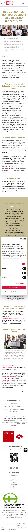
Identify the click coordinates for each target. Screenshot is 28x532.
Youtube (17, 468)
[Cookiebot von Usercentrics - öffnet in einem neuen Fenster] (20, 239)
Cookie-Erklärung (19, 524)
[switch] (24, 268)
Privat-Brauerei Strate (8, 367)
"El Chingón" (12, 72)
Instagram (14, 468)
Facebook (11, 468)
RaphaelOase (6, 380)
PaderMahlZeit (10, 376)
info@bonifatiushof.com (13, 166)
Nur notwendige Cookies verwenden (14, 292)
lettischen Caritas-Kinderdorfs (11, 318)
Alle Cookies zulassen (14, 287)
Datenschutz (12, 523)
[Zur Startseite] (14, 3)
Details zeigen (20, 283)
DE (23, 3)
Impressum (5, 523)
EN (26, 3)
